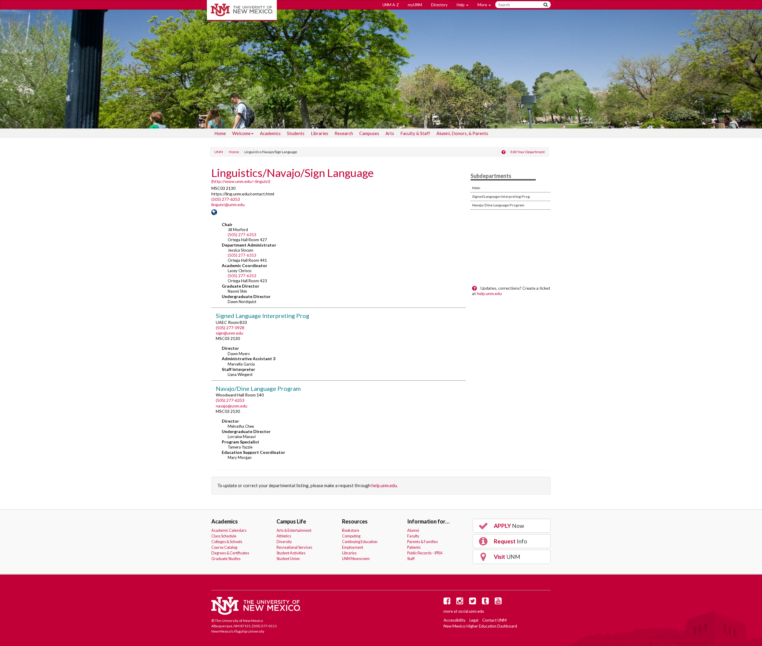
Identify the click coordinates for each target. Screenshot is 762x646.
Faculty (413, 536)
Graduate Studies (226, 558)
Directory (439, 4)
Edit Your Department (527, 152)
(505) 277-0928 (230, 327)
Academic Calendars (228, 530)
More (482, 4)
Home (220, 133)
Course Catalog (224, 547)
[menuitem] (220, 133)
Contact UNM (494, 620)
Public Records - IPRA (425, 553)
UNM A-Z (390, 4)
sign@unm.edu (229, 332)
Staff (411, 558)
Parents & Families (422, 541)
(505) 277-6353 (225, 199)
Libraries (319, 133)
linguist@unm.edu (228, 204)
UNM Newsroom (356, 558)
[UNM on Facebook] (448, 602)
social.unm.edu (471, 611)
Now (508, 525)
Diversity (284, 541)
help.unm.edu (489, 293)
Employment (352, 547)
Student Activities (291, 553)
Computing (351, 536)
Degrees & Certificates (230, 553)
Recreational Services (294, 547)
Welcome (241, 133)
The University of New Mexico (242, 10)
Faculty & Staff (415, 133)
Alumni (413, 530)
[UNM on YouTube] (499, 602)
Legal (473, 620)
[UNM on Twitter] (473, 602)
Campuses (369, 133)
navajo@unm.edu (231, 405)
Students (296, 133)
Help (461, 4)
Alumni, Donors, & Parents (462, 133)
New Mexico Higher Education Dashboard (480, 626)
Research (344, 133)
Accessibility (455, 620)
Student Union (288, 558)
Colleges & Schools (226, 541)
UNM (218, 152)
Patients (414, 547)
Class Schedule (223, 536)
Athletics (284, 536)
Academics (270, 133)
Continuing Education (359, 541)
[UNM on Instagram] (460, 602)
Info (510, 541)
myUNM (415, 4)
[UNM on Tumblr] (486, 602)
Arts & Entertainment (294, 530)
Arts (389, 133)
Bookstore (350, 530)
